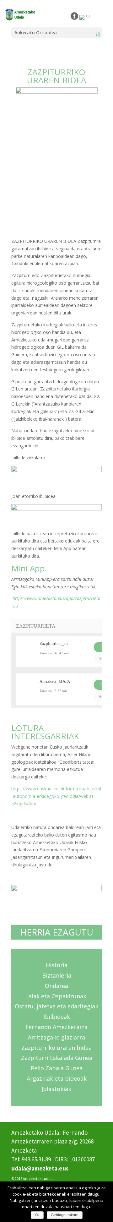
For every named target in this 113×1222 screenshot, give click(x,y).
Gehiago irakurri (64, 1215)
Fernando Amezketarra (56, 1027)
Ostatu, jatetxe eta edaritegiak (56, 1006)
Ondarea (56, 986)
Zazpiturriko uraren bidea (56, 1047)
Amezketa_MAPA (55, 681)
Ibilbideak (56, 1016)
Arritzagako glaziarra (56, 1037)
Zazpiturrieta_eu (54, 643)
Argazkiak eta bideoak (57, 1078)
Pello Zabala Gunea (57, 1068)
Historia (56, 965)
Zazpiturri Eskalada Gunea (56, 1057)
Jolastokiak (56, 1089)
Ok (37, 1215)
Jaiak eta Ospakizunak (56, 996)
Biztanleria (56, 975)
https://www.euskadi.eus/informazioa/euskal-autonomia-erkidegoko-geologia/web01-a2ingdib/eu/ (56, 796)
